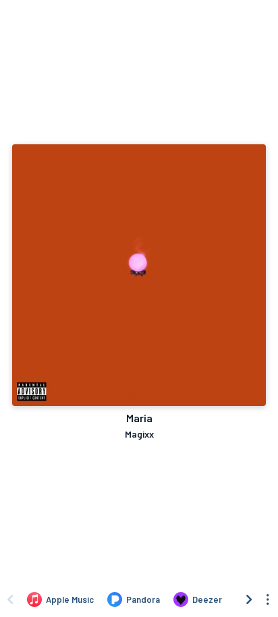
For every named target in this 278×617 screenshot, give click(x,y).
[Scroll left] (10, 599)
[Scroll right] (249, 599)
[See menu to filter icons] (268, 599)
